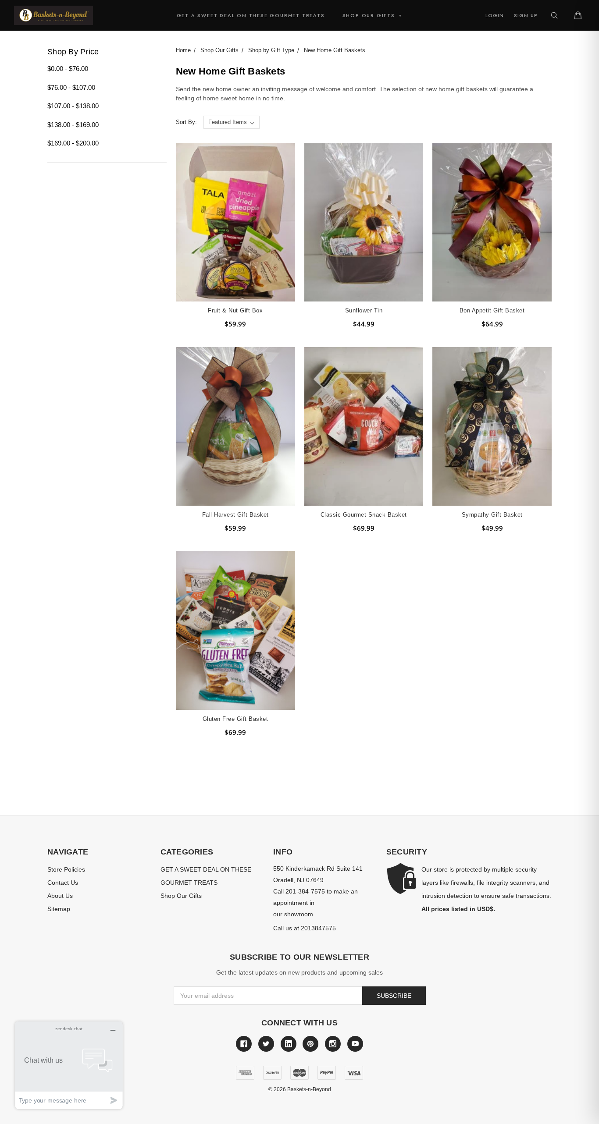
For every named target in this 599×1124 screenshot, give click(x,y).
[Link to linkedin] (288, 1044)
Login (494, 15)
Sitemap (58, 908)
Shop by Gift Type (271, 50)
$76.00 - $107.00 (71, 87)
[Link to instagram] (333, 1044)
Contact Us (62, 882)
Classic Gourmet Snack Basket (364, 514)
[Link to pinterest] (310, 1044)
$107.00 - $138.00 (73, 106)
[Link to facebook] (244, 1044)
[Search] (554, 15)
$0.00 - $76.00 (67, 68)
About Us (60, 895)
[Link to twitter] (266, 1044)
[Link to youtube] (355, 1044)
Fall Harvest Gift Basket (235, 514)
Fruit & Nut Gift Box (235, 310)
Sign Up (526, 15)
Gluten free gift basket (235, 719)
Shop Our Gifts (372, 15)
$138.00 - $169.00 (73, 124)
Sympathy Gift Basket (492, 514)
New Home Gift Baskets (334, 50)
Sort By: (186, 122)
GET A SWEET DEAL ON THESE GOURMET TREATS (251, 15)
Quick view (235, 214)
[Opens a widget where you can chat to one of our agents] (69, 1065)
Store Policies (66, 869)
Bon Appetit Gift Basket (492, 310)
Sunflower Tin (364, 310)
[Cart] (578, 15)
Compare (232, 230)
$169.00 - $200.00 (73, 143)
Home (183, 50)
